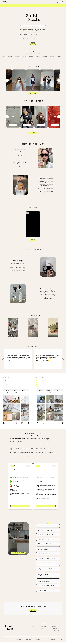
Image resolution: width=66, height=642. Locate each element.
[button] (3, 359)
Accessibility (53, 639)
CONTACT (12, 2)
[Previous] (7, 80)
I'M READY (33, 43)
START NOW (33, 239)
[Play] (19, 80)
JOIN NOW (46, 506)
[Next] (59, 80)
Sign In (60, 2)
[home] (5, 2)
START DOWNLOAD (33, 93)
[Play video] (33, 224)
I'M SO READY (33, 610)
